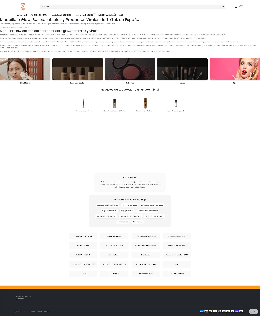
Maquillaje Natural (114, 236)
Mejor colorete (123, 222)
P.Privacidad (20, 299)
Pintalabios (145, 255)
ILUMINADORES (83, 245)
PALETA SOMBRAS (83, 255)
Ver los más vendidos (21, 28)
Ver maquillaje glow (7, 28)
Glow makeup (137, 222)
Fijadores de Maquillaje (114, 245)
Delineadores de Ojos (176, 236)
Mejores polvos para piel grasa (152, 205)
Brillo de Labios (114, 255)
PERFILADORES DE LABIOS (146, 236)
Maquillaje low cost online (146, 264)
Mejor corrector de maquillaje (130, 216)
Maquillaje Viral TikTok (83, 236)
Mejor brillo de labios (109, 211)
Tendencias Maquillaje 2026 (177, 255)
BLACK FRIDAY (114, 274)
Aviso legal (19, 294)
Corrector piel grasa (130, 205)
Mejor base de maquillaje (154, 216)
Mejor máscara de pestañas (148, 211)
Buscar (223, 7)
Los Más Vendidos (177, 274)
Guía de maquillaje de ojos (106, 216)
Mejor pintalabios (127, 211)
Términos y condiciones (23, 296)
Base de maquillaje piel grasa (107, 205)
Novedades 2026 (145, 274)
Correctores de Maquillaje (145, 245)
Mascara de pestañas (177, 245)
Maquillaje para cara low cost (114, 264)
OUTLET (177, 264)
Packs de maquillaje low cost (83, 264)
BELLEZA (83, 274)
